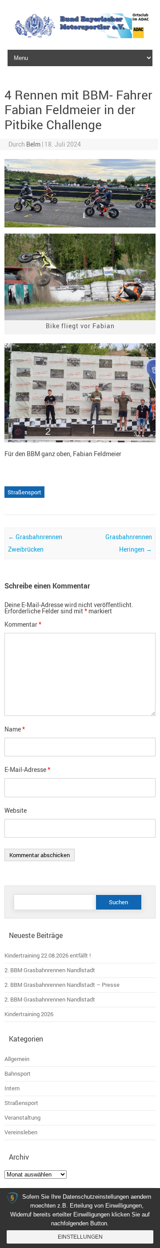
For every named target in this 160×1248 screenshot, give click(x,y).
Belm (33, 144)
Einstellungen (80, 1237)
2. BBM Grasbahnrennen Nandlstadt (49, 970)
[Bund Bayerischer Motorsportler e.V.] (80, 36)
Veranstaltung (22, 1117)
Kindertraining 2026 (28, 1014)
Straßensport (24, 492)
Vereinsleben (20, 1132)
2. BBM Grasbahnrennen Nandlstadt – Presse (62, 985)
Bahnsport (17, 1073)
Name (14, 729)
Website (15, 810)
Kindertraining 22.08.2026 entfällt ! (47, 955)
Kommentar (22, 624)
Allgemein (16, 1059)
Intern (12, 1088)
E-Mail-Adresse (27, 769)
